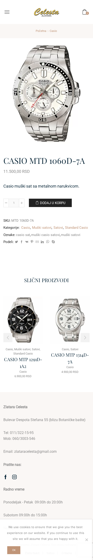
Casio (53, 31)
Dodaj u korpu (52, 203)
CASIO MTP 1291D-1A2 (23, 362)
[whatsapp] (48, 242)
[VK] (26, 242)
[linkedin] (42, 242)
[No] (86, 539)
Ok (14, 550)
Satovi (58, 228)
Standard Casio (76, 228)
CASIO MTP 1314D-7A (70, 358)
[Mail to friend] (37, 242)
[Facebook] (21, 242)
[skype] (53, 242)
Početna (41, 31)
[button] (7, 337)
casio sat (23, 235)
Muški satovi (41, 228)
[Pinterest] (32, 242)
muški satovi (70, 235)
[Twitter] (16, 242)
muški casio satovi (45, 235)
